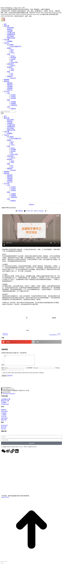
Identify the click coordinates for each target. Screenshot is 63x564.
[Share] (3, 561)
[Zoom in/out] (6, 561)
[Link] (12, 451)
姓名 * (3, 368)
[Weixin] (3, 451)
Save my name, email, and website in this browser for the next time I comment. (23, 372)
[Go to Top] (31, 559)
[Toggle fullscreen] (4, 561)
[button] (16, 342)
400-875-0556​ (5, 497)
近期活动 (31, 204)
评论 (2, 365)
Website (57, 368)
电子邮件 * (30, 368)
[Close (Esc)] (1, 561)
